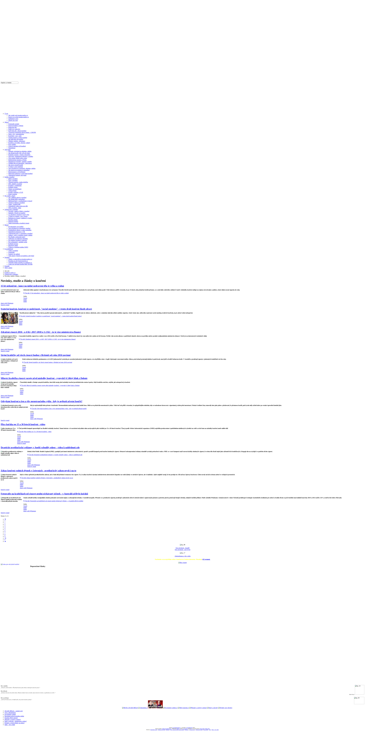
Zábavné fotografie (161, 729)
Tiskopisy (187, 729)
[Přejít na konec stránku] (5, 541)
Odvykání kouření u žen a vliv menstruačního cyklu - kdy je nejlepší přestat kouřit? (41, 401)
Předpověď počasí (199, 729)
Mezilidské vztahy (153, 729)
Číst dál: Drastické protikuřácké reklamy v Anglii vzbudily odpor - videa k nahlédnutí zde (55, 455)
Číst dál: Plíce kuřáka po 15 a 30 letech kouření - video (34, 431)
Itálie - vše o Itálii (10, 724)
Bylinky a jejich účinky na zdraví (14, 723)
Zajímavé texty (192, 729)
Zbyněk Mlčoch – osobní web (14, 711)
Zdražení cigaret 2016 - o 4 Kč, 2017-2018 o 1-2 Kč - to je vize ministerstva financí (41, 332)
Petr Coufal (202, 728)
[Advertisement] (182, 98)
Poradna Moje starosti (11, 718)
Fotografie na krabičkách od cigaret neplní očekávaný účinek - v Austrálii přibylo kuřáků (44, 493)
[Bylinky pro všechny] (225, 708)
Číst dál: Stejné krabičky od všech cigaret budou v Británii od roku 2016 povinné (47, 362)
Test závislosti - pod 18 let (182, 549)
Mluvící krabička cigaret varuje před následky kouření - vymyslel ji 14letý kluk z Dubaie (44, 378)
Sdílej (25, 300)
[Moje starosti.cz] (183, 708)
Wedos (178, 728)
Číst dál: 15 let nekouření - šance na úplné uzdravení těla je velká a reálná (46, 293)
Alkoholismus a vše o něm (182, 556)
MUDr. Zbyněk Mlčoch (166, 728)
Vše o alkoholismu (10, 712)
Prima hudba (205, 729)
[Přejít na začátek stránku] (5, 519)
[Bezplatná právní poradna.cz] (155, 708)
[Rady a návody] (212, 708)
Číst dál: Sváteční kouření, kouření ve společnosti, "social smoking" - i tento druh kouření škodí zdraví (51, 316)
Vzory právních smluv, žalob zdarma (177, 729)
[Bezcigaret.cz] (182, 562)
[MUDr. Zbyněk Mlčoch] (130, 708)
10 (5, 538)
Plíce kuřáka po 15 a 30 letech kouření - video (23, 424)
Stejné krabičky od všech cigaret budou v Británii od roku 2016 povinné (36, 355)
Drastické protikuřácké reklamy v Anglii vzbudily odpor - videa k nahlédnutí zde (40, 447)
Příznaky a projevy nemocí (13, 719)
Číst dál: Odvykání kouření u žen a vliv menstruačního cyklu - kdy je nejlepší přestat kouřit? (59, 408)
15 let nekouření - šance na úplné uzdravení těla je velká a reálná (32, 286)
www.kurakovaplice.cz (176, 727)
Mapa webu (207, 728)
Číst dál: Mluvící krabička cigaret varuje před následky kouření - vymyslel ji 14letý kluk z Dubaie (50, 385)
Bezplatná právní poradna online (14, 716)
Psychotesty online (10, 714)
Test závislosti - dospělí (182, 548)
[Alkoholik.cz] (143, 708)
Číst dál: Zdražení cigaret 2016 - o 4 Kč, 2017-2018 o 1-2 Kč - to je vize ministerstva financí (48, 339)
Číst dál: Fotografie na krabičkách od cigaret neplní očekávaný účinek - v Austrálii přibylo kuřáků (53, 501)
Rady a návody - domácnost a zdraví (16, 721)
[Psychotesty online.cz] (170, 708)
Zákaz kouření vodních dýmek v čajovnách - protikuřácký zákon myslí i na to (38, 470)
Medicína (167, 729)
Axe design (185, 728)
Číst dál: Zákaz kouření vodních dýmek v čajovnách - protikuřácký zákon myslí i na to (47, 478)
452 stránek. (206, 559)
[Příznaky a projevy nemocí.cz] (198, 708)
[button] (182, 570)
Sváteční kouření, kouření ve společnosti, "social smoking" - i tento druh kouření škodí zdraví (46, 309)
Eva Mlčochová (190, 727)
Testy (210, 729)
